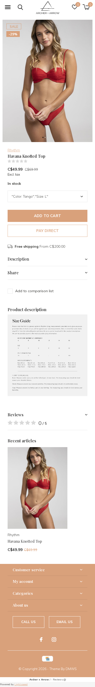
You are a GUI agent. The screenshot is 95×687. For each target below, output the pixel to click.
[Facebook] (41, 639)
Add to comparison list (34, 291)
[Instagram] (54, 639)
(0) (31, 161)
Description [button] (18, 259)
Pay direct (47, 230)
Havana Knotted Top (25, 541)
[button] (7, 7)
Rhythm (14, 150)
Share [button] (13, 272)
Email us (64, 622)
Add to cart (47, 215)
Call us (28, 622)
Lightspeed (21, 684)
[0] (86, 7)
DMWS (71, 669)
